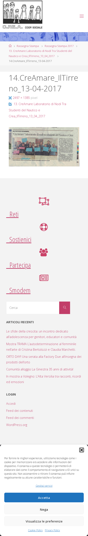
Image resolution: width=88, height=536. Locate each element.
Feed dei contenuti (19, 411)
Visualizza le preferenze (44, 521)
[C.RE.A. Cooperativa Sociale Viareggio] (23, 15)
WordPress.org (16, 425)
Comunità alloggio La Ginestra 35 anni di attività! (39, 369)
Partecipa (18, 265)
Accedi (11, 404)
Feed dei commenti (20, 418)
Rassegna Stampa (28, 46)
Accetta (44, 497)
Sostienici (18, 239)
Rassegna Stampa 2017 (59, 46)
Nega (44, 509)
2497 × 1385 (22, 98)
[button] (81, 450)
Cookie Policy (35, 530)
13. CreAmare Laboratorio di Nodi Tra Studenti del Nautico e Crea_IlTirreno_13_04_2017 (37, 110)
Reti (12, 214)
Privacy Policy (52, 530)
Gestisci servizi (44, 486)
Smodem (18, 290)
